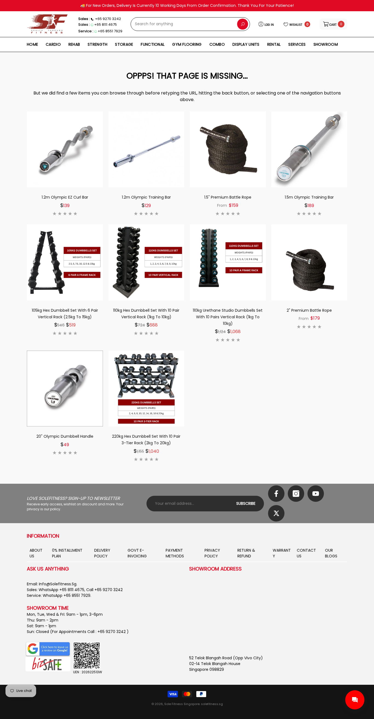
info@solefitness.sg (57, 584)
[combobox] (184, 24)
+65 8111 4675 (105, 24)
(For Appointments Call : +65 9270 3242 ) (89, 631)
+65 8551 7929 (110, 31)
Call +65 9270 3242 (104, 589)
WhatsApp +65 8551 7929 (66, 595)
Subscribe (245, 503)
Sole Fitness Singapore (182, 704)
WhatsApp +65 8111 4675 (61, 589)
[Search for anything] (190, 24)
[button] (333, 24)
